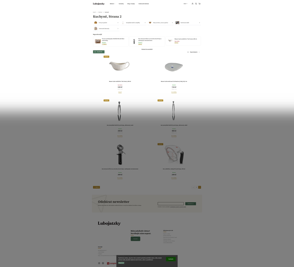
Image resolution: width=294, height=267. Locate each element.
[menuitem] (113, 4)
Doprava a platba (166, 234)
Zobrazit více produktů (147, 49)
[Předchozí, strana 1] (196, 187)
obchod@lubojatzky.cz (102, 250)
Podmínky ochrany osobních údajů (170, 237)
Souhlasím (170, 259)
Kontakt (135, 239)
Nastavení (121, 263)
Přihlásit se (191, 203)
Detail (120, 92)
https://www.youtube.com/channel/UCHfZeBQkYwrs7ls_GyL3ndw (110, 255)
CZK (185, 3)
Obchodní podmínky (167, 235)
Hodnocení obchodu (167, 239)
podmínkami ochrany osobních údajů (178, 207)
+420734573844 (101, 252)
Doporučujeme (193, 52)
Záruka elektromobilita (167, 242)
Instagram (100, 254)
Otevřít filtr (99, 52)
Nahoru (97, 187)
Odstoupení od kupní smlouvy (169, 241)
